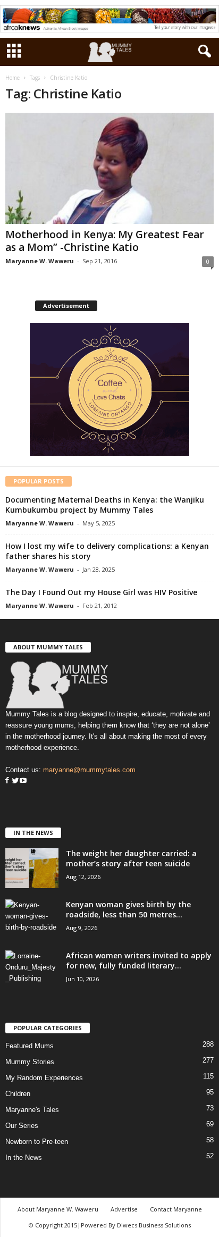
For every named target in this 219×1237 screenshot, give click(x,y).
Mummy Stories (29, 1062)
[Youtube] (23, 781)
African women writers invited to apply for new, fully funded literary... (139, 960)
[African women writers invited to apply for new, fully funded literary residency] (31, 970)
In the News (23, 1157)
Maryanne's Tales (32, 1110)
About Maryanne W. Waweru (58, 1209)
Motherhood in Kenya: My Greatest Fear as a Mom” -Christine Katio (104, 241)
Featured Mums (29, 1046)
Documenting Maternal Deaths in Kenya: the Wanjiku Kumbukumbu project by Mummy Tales (104, 505)
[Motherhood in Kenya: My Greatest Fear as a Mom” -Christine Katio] (109, 168)
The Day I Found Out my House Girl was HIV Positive (101, 592)
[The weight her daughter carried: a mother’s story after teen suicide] (31, 868)
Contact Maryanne (176, 1209)
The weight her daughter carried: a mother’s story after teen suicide (131, 858)
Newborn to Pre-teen (36, 1142)
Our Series (21, 1126)
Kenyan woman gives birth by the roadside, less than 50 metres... (128, 909)
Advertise (124, 1209)
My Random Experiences (44, 1078)
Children (17, 1094)
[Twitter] (14, 781)
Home (12, 77)
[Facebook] (7, 781)
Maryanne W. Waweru (39, 261)
